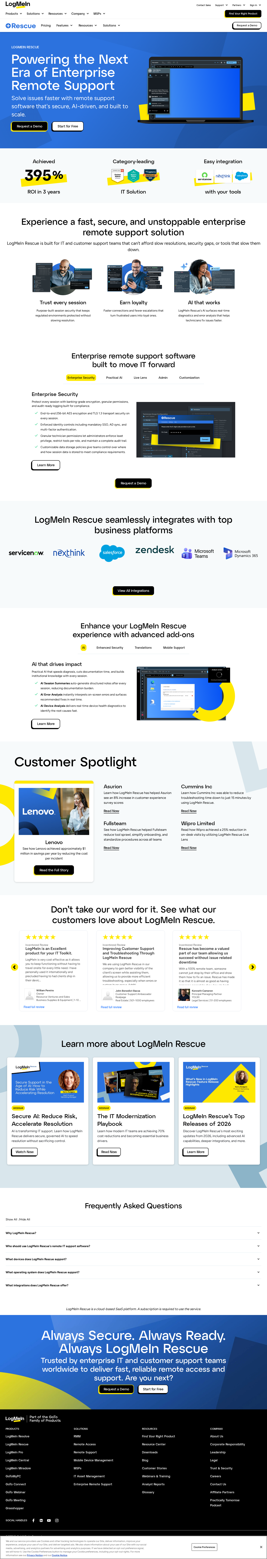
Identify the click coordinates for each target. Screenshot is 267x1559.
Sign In (253, 5)
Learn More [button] (46, 465)
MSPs (97, 13)
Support (219, 5)
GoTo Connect (16, 1484)
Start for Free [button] (68, 126)
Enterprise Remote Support (93, 1484)
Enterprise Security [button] (81, 377)
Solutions (33, 13)
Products (12, 13)
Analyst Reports (153, 1484)
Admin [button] (163, 377)
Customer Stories (154, 1468)
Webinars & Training (156, 1476)
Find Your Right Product (158, 1436)
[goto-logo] (133, 1418)
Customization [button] (189, 377)
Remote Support (85, 1452)
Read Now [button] (111, 811)
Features (62, 25)
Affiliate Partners (222, 1492)
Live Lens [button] (140, 377)
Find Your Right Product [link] (243, 13)
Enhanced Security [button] (110, 647)
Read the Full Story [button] (54, 870)
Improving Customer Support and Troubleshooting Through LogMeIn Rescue (128, 953)
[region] (133, 1547)
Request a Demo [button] (29, 126)
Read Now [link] (109, 1152)
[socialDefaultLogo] (33, 1520)
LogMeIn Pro (14, 1452)
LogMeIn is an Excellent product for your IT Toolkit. (48, 950)
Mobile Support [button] (174, 647)
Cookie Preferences (204, 1547)
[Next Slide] (252, 967)
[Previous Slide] (14, 967)
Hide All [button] (25, 1219)
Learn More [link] (196, 1152)
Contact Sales (204, 5)
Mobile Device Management (93, 1460)
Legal (214, 1460)
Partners (236, 5)
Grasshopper (15, 1508)
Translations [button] (143, 647)
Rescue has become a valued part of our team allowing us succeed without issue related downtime (205, 955)
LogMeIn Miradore (18, 1468)
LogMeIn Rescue (17, 1444)
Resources (55, 13)
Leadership (218, 1452)
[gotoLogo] (18, 5)
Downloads (150, 1452)
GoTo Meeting (15, 1500)
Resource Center (154, 1444)
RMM (77, 1436)
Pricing (46, 25)
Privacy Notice (35, 1555)
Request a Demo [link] (247, 25)
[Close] (261, 1547)
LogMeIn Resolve (17, 1436)
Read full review (34, 1007)
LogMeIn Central (17, 1460)
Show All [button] (11, 1219)
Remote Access (85, 1444)
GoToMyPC (13, 1476)
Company (78, 13)
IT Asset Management (89, 1476)
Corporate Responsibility (227, 1444)
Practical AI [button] (114, 377)
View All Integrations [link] (133, 591)
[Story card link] (26, 560)
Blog (145, 1460)
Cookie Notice (59, 1555)
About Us (216, 1436)
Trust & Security (221, 1468)
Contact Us (218, 1484)
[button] (133, 1233)
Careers (215, 1476)
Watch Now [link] (25, 1152)
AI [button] (83, 647)
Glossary (148, 1492)
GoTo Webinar (15, 1492)
